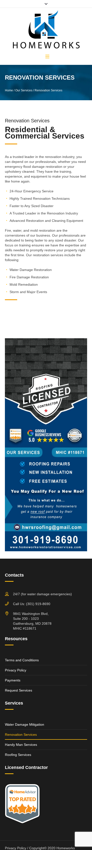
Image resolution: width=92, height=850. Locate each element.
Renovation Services (21, 735)
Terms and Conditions (22, 660)
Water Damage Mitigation (24, 724)
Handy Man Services (21, 745)
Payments (12, 680)
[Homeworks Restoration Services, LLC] (46, 30)
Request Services (18, 690)
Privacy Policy (15, 670)
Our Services (23, 90)
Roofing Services (18, 755)
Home (9, 90)
